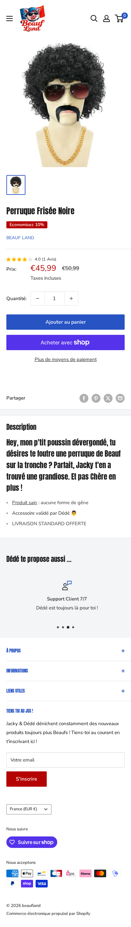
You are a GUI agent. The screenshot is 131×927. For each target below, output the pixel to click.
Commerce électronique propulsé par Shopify (48, 913)
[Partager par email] (120, 397)
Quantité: (16, 298)
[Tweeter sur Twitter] (108, 397)
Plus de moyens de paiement (66, 359)
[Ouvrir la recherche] (94, 18)
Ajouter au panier (65, 322)
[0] (119, 18)
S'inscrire (26, 779)
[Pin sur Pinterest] (96, 397)
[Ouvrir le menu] (9, 18)
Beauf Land (20, 238)
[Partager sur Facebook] (83, 397)
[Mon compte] (106, 18)
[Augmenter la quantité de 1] (71, 298)
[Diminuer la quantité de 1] (37, 298)
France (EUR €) (23, 809)
